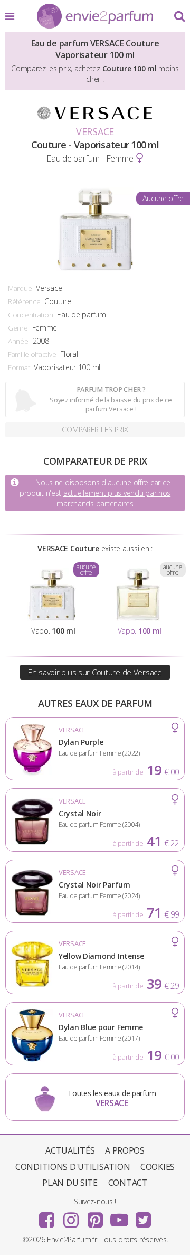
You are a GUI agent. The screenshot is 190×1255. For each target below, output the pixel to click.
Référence (24, 301)
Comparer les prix (95, 429)
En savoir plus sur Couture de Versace (95, 672)
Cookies (157, 1167)
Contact (128, 1182)
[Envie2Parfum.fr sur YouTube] (119, 1216)
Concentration (30, 314)
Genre (18, 328)
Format (19, 367)
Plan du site (70, 1182)
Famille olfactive (32, 354)
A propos (125, 1150)
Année (18, 341)
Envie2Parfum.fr (95, 17)
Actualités (69, 1150)
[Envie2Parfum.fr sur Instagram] (71, 1216)
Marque (20, 288)
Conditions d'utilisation (72, 1167)
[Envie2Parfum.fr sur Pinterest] (95, 1216)
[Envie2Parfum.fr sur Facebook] (47, 1216)
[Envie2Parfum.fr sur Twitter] (143, 1216)
